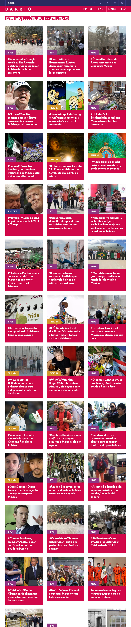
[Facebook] (94, 3)
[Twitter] (100, 3)
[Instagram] (115, 3)
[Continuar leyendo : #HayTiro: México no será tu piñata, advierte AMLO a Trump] (24, 198)
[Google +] (108, 3)
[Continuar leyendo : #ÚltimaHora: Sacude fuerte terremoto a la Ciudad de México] (107, 40)
